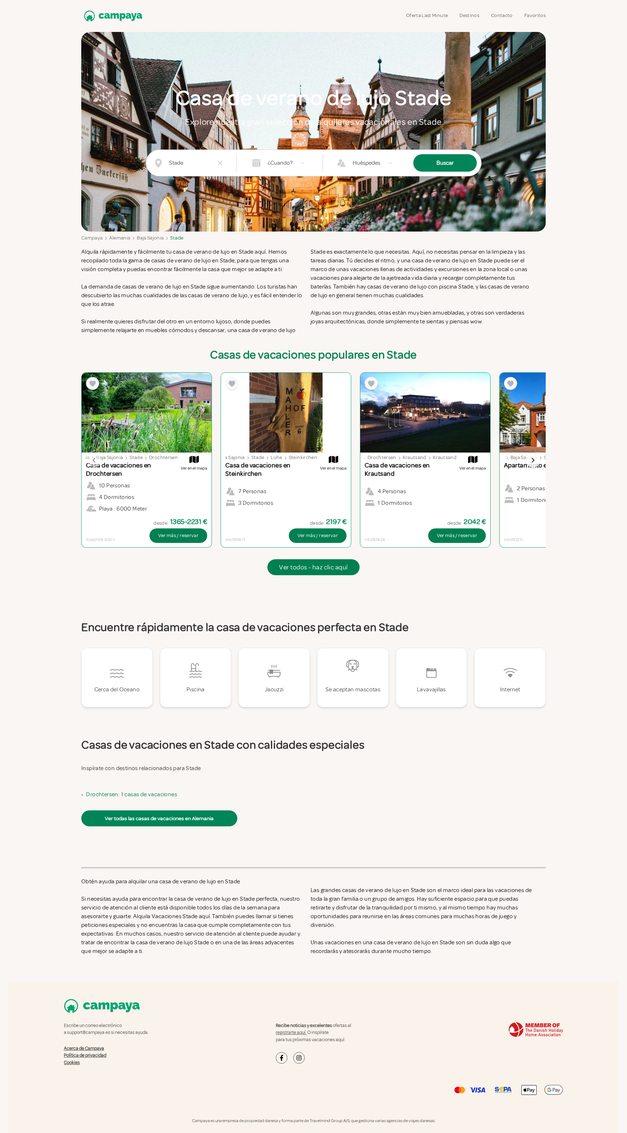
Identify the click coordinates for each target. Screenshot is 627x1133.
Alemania (119, 238)
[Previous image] (94, 460)
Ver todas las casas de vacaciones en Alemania (159, 818)
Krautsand (414, 457)
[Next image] (532, 460)
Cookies (72, 1062)
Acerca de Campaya (84, 1048)
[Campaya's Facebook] (281, 1058)
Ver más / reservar (178, 535)
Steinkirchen (303, 457)
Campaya (92, 238)
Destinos (469, 15)
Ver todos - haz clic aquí (313, 567)
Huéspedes (366, 163)
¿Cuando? (280, 163)
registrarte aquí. (291, 1032)
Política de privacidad (85, 1055)
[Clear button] (220, 163)
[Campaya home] (111, 16)
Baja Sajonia (150, 238)
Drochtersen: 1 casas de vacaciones (131, 794)
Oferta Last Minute (427, 15)
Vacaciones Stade (175, 916)
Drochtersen (163, 457)
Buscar (445, 163)
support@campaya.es (88, 1032)
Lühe (276, 457)
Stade (176, 238)
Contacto (502, 15)
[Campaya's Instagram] (299, 1058)
